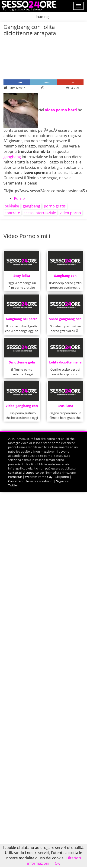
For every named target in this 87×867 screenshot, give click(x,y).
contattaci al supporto (23, 472)
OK (57, 863)
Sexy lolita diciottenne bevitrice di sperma (21, 277)
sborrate (12, 212)
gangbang (12, 156)
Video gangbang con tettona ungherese (65, 320)
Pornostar (15, 477)
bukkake (12, 206)
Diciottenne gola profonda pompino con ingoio (21, 363)
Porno (19, 198)
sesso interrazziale (40, 212)
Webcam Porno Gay (38, 477)
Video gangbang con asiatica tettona (22, 407)
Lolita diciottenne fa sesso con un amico (65, 363)
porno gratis (55, 206)
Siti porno (62, 477)
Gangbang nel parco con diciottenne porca (22, 320)
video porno (70, 212)
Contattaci (15, 481)
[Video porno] (28, 3)
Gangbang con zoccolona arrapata (65, 277)
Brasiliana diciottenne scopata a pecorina (65, 407)
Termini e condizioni (39, 481)
